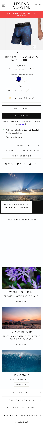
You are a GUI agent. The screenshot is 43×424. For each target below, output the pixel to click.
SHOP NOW (21, 301)
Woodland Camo (24, 79)
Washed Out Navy (18, 79)
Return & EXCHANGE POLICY (21, 415)
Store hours (21, 392)
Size (21, 86)
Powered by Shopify (21, 422)
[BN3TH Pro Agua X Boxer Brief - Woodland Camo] (11, 254)
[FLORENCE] (21, 361)
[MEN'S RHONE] (21, 318)
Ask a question (21, 156)
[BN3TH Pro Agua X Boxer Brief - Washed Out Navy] (8, 254)
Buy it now (21, 116)
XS (9, 90)
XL (33, 90)
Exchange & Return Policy (21, 151)
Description (21, 145)
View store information (14, 137)
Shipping (12, 69)
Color (21, 74)
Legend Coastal (21, 6)
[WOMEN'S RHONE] (21, 278)
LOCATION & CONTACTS (21, 400)
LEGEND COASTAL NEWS (21, 408)
